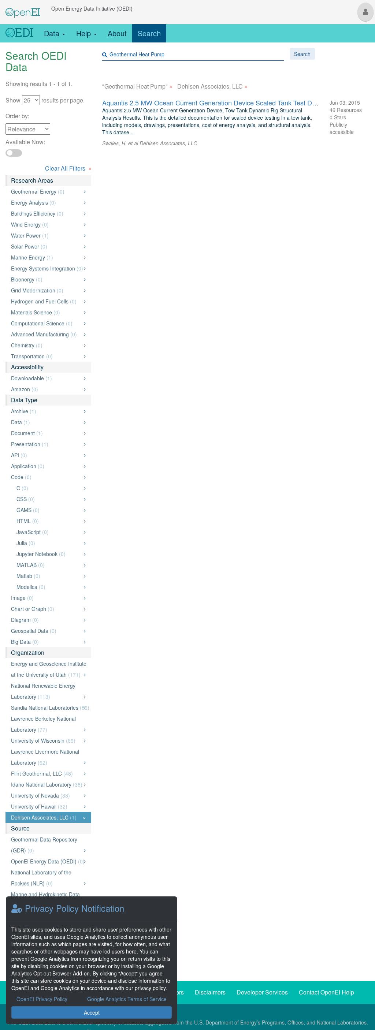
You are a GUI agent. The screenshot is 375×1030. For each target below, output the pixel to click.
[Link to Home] (19, 33)
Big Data (46, 641)
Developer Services (262, 992)
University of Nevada (46, 795)
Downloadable (46, 378)
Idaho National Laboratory (46, 784)
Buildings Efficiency (46, 213)
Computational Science (46, 323)
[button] (365, 12)
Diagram (46, 619)
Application (46, 466)
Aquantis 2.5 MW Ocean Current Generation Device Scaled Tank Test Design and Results (233, 102)
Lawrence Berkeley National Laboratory (46, 724)
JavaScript (49, 531)
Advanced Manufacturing (46, 334)
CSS (49, 499)
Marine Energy (46, 257)
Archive (46, 411)
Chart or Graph (46, 608)
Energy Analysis (46, 202)
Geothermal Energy (46, 191)
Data (53, 33)
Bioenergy (46, 279)
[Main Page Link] (23, 8)
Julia (49, 542)
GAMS (49, 510)
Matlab (49, 575)
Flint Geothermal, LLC (46, 773)
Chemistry (46, 345)
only (77, 191)
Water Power (46, 235)
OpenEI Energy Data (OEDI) (48, 861)
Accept (92, 1012)
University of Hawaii (46, 806)
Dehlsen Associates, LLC (48, 817)
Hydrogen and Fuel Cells (46, 301)
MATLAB (49, 564)
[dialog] (91, 960)
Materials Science (46, 312)
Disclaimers (210, 992)
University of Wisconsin (46, 740)
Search (149, 33)
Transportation (46, 356)
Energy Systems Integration (47, 268)
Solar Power (46, 246)
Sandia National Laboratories (50, 707)
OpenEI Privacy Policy (41, 999)
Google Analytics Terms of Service (127, 999)
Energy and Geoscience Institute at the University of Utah (48, 669)
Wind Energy (46, 224)
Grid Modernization (46, 290)
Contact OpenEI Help (326, 992)
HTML (49, 521)
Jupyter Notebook (49, 553)
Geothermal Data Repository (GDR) (46, 845)
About (117, 33)
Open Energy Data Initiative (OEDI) (92, 8)
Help (84, 33)
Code (46, 477)
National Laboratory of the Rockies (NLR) (46, 878)
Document (46, 433)
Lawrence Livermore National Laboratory (46, 757)
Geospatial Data (46, 630)
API (46, 455)
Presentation (46, 444)
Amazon (46, 389)
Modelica (49, 586)
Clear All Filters (68, 167)
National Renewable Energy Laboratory (46, 691)
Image (46, 597)
